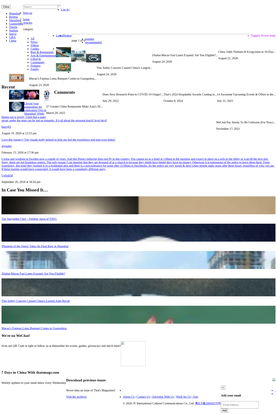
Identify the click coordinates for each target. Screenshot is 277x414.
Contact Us (143, 396)
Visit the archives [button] (76, 396)
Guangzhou (16, 23)
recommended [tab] (93, 42)
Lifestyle (36, 59)
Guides (35, 48)
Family (35, 69)
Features (36, 65)
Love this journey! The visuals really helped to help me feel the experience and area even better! (58, 139)
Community (38, 62)
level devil (100, 120)
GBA (12, 37)
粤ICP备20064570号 (208, 403)
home (26, 19)
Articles (27, 22)
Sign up (27, 13)
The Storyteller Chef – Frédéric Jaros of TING (29, 218)
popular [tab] (89, 39)
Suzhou (13, 30)
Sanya (12, 33)
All (32, 38)
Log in (65, 9)
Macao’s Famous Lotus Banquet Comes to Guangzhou (34, 328)
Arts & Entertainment (43, 55)
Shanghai (14, 13)
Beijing (13, 16)
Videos (35, 45)
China (6, 6)
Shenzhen (15, 20)
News (34, 42)
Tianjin (13, 27)
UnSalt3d (7, 175)
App (195, 396)
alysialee (7, 146)
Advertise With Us (163, 396)
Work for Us (183, 396)
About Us (129, 396)
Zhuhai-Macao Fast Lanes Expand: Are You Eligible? (33, 273)
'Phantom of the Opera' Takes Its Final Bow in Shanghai (35, 246)
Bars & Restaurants (42, 52)
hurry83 (6, 126)
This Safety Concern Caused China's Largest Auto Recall (36, 301)
